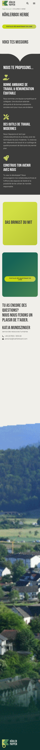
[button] (27, 3)
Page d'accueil (6, 9)
